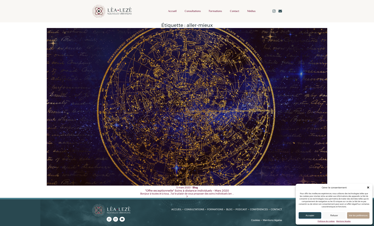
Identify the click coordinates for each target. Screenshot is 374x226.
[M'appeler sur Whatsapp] (109, 219)
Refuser (334, 215)
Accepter (310, 215)
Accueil (172, 11)
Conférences (259, 209)
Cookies (255, 220)
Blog (229, 209)
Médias (251, 11)
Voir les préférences (358, 215)
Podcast (241, 209)
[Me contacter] (280, 11)
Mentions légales (343, 221)
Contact (234, 11)
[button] (368, 187)
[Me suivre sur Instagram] (274, 11)
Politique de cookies (326, 221)
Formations (215, 11)
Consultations (193, 11)
